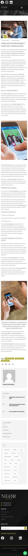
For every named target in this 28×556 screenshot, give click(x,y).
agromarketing (7, 449)
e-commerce (16, 456)
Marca (11, 463)
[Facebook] (2, 2)
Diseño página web (7, 456)
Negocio (15, 466)
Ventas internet (7, 480)
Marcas (16, 463)
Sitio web (14, 473)
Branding (5, 426)
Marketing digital (9, 358)
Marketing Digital (16, 40)
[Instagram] (6, 2)
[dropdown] (22, 7)
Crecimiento (13, 453)
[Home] (4, 7)
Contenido (6, 453)
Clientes (21, 449)
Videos (14, 480)
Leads (5, 463)
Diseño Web (6, 430)
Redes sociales (5, 360)
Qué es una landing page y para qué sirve (16, 411)
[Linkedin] (11, 2)
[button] (25, 553)
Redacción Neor (5, 40)
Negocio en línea (19, 358)
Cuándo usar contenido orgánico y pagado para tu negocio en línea (17, 405)
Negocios (15, 470)
